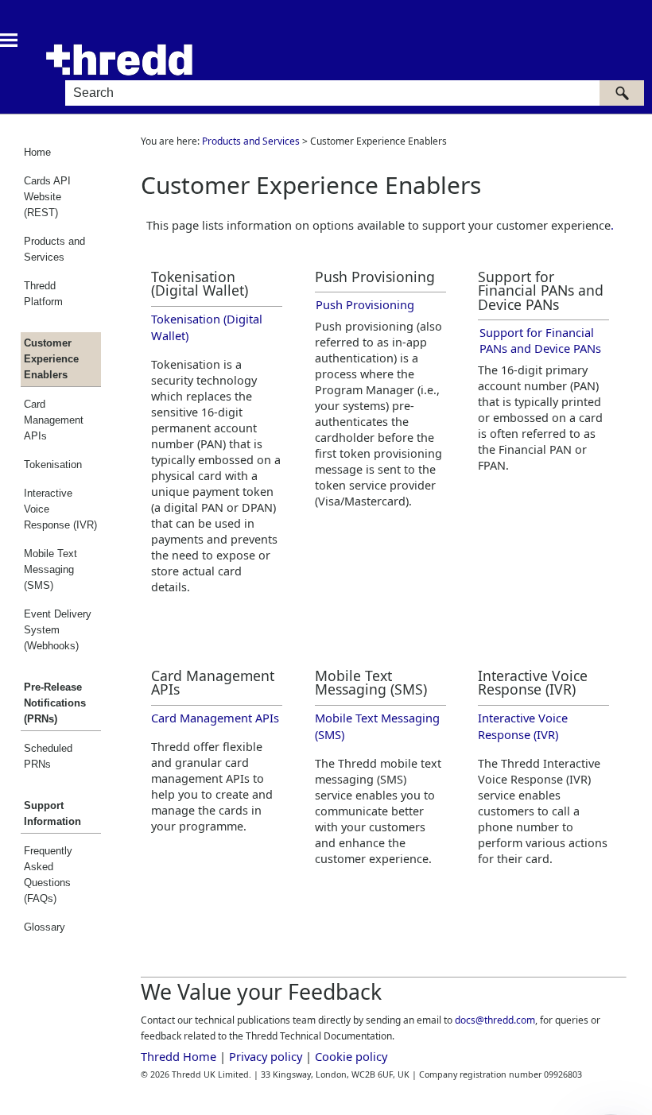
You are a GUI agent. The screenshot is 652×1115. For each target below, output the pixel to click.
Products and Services (54, 249)
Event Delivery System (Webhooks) (57, 630)
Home (37, 152)
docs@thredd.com (495, 1020)
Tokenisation (53, 464)
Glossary (44, 927)
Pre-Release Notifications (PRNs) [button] (55, 703)
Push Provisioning (365, 304)
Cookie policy (351, 1056)
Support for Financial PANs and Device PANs (540, 340)
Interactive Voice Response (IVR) (60, 509)
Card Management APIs (53, 420)
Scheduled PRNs (48, 756)
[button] (622, 93)
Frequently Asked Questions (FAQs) (48, 874)
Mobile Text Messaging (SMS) (50, 569)
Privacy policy (265, 1056)
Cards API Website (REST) (47, 197)
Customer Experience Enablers (51, 359)
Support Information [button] (52, 813)
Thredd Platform (43, 294)
